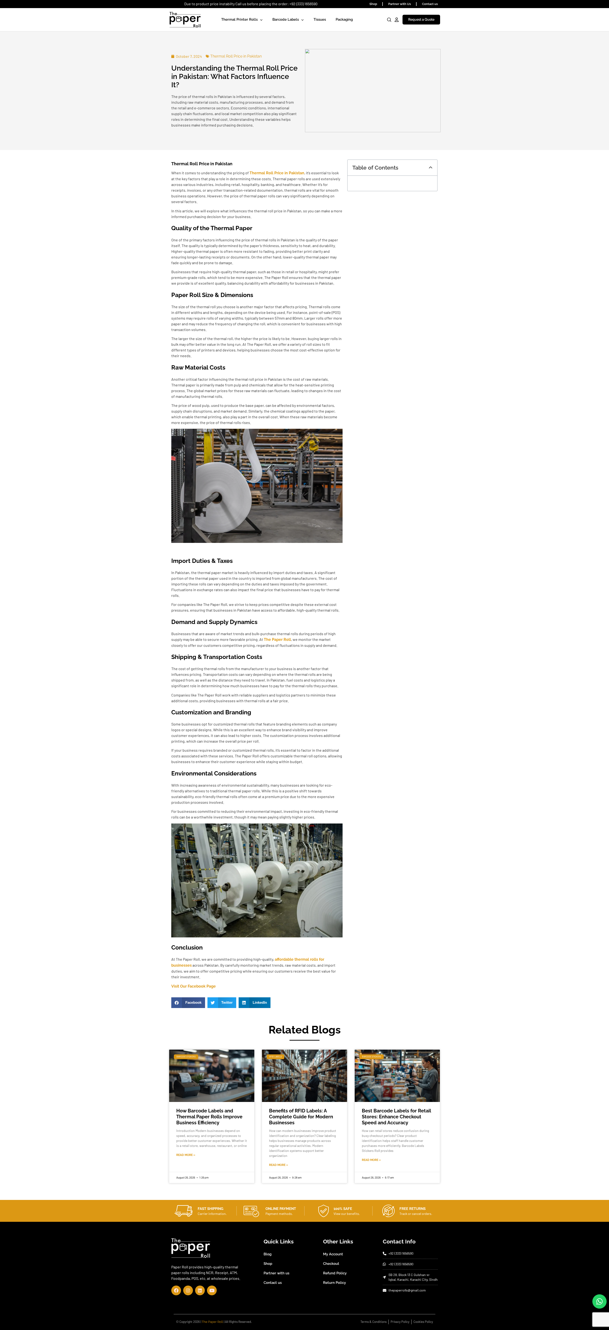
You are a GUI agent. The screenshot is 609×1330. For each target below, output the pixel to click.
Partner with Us (399, 4)
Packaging (344, 19)
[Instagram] (188, 1290)
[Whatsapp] (599, 1301)
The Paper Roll (212, 1322)
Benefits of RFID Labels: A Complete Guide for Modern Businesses (301, 1116)
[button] (188, 1002)
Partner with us (276, 1273)
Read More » (185, 1155)
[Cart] (382, 20)
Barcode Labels (285, 19)
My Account (333, 1254)
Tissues (320, 19)
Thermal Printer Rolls (239, 19)
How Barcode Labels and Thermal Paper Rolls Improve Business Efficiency (209, 1116)
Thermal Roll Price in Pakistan (236, 56)
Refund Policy (335, 1273)
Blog (267, 1254)
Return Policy (334, 1283)
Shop (373, 4)
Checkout (331, 1264)
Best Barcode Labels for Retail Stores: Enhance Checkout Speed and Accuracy (396, 1116)
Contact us (430, 4)
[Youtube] (212, 1290)
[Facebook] (176, 1290)
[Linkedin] (200, 1290)
